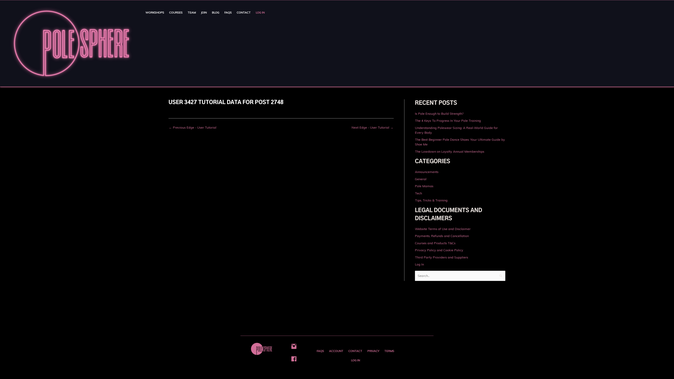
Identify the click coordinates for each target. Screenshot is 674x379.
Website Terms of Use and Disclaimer (443, 229)
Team (192, 12)
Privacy (373, 351)
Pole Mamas (424, 186)
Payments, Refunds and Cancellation (442, 236)
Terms (389, 351)
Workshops (155, 12)
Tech (418, 193)
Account (336, 351)
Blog (215, 12)
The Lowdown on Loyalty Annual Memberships (449, 151)
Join (204, 12)
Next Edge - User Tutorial (372, 127)
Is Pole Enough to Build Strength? (439, 114)
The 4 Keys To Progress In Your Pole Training (448, 121)
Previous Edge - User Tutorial (192, 127)
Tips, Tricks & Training (431, 200)
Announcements (426, 172)
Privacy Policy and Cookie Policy (439, 250)
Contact (244, 12)
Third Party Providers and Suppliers (441, 257)
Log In (260, 12)
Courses (176, 12)
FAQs (228, 12)
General (421, 179)
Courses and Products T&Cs (435, 243)
